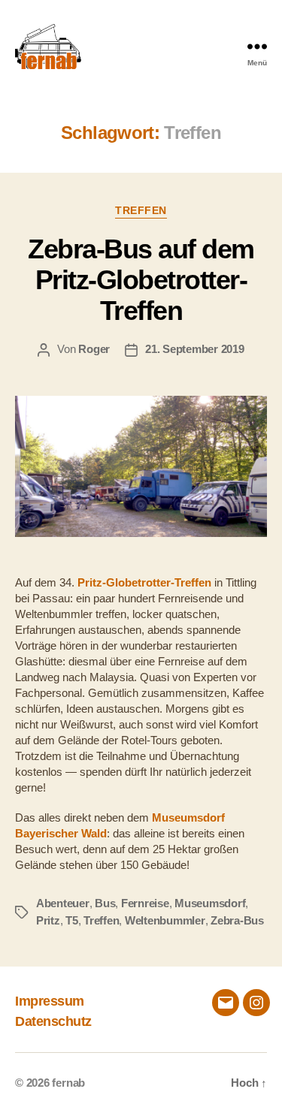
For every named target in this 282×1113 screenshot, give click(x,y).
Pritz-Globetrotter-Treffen (144, 582)
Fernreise (145, 903)
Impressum (49, 1001)
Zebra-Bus (237, 920)
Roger (94, 348)
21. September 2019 (194, 348)
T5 (71, 920)
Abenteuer (62, 903)
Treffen (141, 210)
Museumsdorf (209, 903)
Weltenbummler (165, 920)
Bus (105, 903)
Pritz (48, 920)
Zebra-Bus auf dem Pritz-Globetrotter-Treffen (141, 280)
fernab (68, 1082)
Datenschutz (53, 1021)
